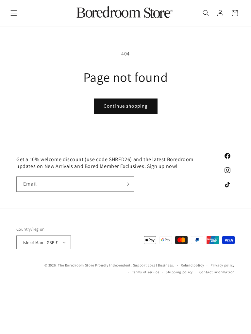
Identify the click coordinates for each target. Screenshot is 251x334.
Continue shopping (126, 106)
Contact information (217, 272)
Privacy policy (222, 265)
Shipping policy (179, 272)
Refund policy (192, 265)
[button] (14, 13)
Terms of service (145, 272)
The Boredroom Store (76, 265)
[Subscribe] (126, 184)
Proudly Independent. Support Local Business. (135, 265)
